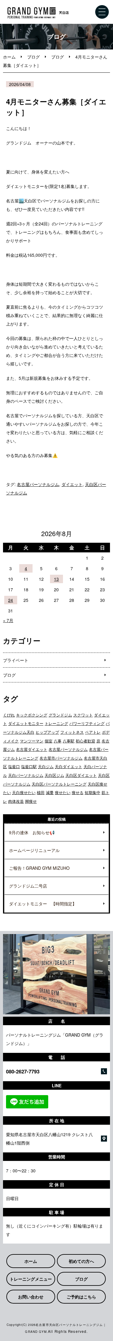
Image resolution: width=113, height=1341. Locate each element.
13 (56, 579)
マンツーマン (31, 741)
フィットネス (72, 732)
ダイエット (72, 484)
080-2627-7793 (22, 1071)
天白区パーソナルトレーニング (59, 784)
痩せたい (63, 792)
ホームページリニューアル (34, 850)
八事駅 (68, 741)
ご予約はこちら (81, 1297)
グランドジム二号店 (28, 886)
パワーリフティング (87, 723)
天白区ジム (54, 775)
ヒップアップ (47, 732)
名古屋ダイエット (31, 749)
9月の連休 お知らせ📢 (32, 832)
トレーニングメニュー (31, 1279)
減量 (50, 792)
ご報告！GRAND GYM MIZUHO (39, 868)
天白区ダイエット (81, 775)
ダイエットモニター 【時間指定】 (43, 904)
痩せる (77, 792)
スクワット (83, 715)
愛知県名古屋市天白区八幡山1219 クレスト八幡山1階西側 (49, 1138)
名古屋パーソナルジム (38, 484)
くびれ (9, 715)
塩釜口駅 (29, 766)
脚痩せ (31, 801)
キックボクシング (31, 715)
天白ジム (46, 766)
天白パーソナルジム (25, 775)
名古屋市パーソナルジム (61, 758)
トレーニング (56, 723)
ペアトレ (93, 732)
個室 (48, 741)
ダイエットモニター (25, 723)
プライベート (15, 660)
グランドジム (60, 715)
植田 (41, 792)
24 (10, 600)
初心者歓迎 (85, 741)
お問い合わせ (30, 1297)
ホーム (9, 57)
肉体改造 (16, 801)
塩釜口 (14, 766)
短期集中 (92, 792)
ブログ (33, 57)
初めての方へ (81, 1261)
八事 (57, 741)
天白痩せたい (24, 792)
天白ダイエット (68, 766)
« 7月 (8, 620)
